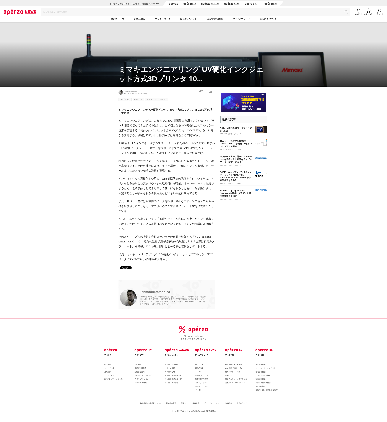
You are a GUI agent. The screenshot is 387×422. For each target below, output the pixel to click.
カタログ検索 (109, 368)
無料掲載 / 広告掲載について (150, 403)
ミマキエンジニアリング (157, 99)
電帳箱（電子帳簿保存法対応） (267, 390)
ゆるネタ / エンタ (201, 386)
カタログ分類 (170, 371)
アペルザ (107, 355)
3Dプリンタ (125, 99)
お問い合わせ (242, 403)
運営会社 (184, 403)
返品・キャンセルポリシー (235, 382)
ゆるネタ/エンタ (268, 19)
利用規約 (228, 403)
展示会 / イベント (201, 375)
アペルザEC (229, 355)
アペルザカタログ (171, 355)
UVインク (138, 99)
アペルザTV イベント (142, 379)
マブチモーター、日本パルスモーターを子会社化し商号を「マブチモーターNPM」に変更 (236, 159)
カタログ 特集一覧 (171, 364)
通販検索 (107, 371)
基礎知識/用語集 (215, 19)
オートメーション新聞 (139, 93)
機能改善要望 (171, 403)
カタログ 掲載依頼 (171, 382)
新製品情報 (139, 19)
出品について (230, 375)
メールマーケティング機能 (265, 368)
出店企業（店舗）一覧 (233, 368)
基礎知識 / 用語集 (201, 379)
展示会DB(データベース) (113, 379)
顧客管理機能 (260, 364)
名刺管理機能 (260, 371)
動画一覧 (138, 364)
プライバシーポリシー (212, 403)
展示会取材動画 (140, 368)
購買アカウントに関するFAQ (236, 379)
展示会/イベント (188, 19)
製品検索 (107, 364)
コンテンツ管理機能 (262, 375)
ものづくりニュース (234, 134)
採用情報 (195, 403)
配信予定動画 (140, 371)
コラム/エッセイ (241, 19)
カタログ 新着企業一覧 (173, 379)
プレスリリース (163, 19)
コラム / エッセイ (201, 382)
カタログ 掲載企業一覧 (173, 375)
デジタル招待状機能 (262, 382)
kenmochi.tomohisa (130, 91)
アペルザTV (139, 355)
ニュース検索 (109, 375)
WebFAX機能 (260, 386)
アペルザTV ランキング (143, 375)
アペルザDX (259, 355)
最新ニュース (117, 19)
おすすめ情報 (170, 368)
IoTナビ (198, 390)
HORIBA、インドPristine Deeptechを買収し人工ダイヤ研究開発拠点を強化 (235, 193)
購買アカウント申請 (232, 371)
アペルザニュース (201, 355)
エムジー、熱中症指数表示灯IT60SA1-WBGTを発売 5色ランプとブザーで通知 (236, 144)
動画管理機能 (260, 379)
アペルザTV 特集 (141, 382)
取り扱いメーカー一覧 (233, 364)
